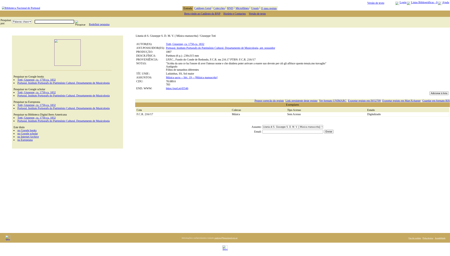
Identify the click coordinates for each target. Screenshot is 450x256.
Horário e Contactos (234, 13)
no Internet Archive (28, 136)
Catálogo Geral (202, 8)
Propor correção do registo (269, 100)
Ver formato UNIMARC (332, 100)
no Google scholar (27, 133)
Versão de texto (375, 2)
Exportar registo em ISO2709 (364, 100)
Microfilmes (242, 8)
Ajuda (445, 2)
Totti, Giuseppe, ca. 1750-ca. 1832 (36, 79)
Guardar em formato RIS (436, 100)
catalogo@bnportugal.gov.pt (225, 238)
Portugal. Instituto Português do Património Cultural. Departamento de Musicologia (63, 82)
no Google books (27, 130)
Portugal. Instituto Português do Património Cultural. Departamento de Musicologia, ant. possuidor (220, 47)
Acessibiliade (440, 238)
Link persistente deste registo (301, 100)
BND (230, 8)
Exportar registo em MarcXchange (401, 100)
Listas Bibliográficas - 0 (424, 2)
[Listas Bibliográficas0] (409, 2)
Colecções (219, 8)
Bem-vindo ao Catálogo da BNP (202, 13)
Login (403, 2)
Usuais (255, 8)
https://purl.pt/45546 (177, 88)
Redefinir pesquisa (99, 24)
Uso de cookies (415, 238)
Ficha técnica (428, 238)
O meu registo (269, 8)
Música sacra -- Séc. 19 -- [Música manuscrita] (191, 77)
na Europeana (25, 139)
